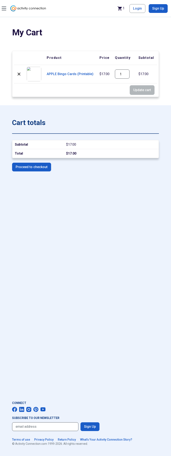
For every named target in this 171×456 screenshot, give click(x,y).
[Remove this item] (18, 74)
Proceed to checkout (32, 167)
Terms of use (21, 439)
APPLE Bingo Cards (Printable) (70, 74)
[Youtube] (42, 409)
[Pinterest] (35, 409)
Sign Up (158, 8)
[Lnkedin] (21, 409)
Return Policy (67, 439)
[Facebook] (14, 409)
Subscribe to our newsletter (35, 418)
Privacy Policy (44, 439)
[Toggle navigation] (4, 8)
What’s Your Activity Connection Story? (106, 439)
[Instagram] (28, 409)
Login (137, 8)
